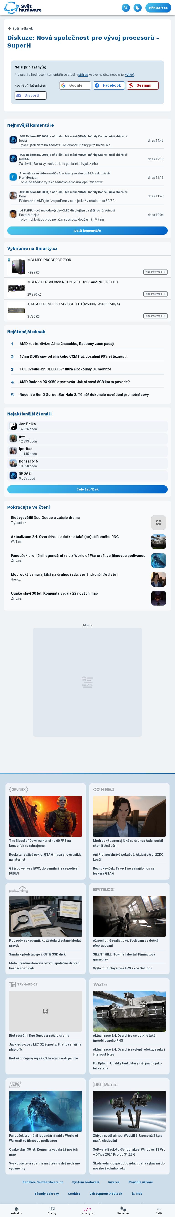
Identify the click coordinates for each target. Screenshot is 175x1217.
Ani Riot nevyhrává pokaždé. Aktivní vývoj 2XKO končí (128, 857)
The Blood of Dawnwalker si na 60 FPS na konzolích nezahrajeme (40, 843)
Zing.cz (16, 560)
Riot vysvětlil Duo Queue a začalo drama (45, 517)
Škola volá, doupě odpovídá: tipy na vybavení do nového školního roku (129, 1166)
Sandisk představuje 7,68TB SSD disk (37, 954)
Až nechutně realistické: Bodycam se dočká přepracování (125, 943)
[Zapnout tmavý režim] (138, 8)
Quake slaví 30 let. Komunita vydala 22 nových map (54, 593)
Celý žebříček (88, 489)
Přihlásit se (158, 8)
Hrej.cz (16, 579)
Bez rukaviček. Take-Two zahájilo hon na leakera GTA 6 (123, 871)
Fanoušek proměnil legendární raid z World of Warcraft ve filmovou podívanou (78, 555)
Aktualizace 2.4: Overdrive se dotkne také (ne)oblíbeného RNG (65, 537)
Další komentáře (87, 230)
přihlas (83, 74)
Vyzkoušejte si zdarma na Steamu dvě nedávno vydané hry (44, 1166)
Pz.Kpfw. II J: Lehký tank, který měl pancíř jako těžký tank (127, 1065)
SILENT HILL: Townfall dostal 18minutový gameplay (124, 957)
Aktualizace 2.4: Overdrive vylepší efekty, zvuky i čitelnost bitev (129, 1052)
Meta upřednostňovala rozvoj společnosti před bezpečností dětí (44, 965)
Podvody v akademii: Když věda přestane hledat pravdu (45, 943)
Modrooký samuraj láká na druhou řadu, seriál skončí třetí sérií (64, 574)
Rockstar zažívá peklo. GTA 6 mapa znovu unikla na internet (45, 857)
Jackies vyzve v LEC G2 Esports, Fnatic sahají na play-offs (45, 1047)
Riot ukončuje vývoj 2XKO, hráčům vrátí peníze (43, 1058)
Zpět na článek (23, 28)
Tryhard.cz (18, 523)
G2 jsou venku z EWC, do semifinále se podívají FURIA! (44, 871)
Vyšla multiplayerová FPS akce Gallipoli (122, 968)
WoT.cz (16, 541)
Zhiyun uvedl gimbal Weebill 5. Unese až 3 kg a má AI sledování (127, 1138)
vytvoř (129, 74)
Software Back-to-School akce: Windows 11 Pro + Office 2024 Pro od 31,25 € (129, 1152)
